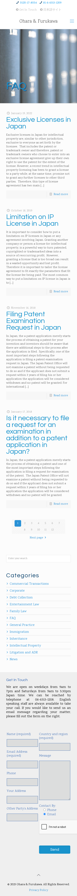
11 (45, 530)
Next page (36, 538)
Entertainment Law (24, 604)
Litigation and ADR (24, 652)
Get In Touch (28, 10)
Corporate (17, 590)
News (14, 659)
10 (38, 530)
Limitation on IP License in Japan (32, 220)
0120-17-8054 (28, 3)
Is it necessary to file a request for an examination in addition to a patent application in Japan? (37, 434)
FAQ (13, 618)
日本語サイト (52, 10)
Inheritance (18, 638)
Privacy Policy (38, 890)
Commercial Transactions (29, 584)
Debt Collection (21, 597)
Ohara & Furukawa (38, 21)
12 (52, 530)
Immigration (19, 632)
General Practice (22, 625)
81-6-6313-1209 (52, 3)
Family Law (18, 611)
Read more (61, 194)
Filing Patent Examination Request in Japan (33, 321)
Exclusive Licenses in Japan (38, 123)
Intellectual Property (25, 645)
